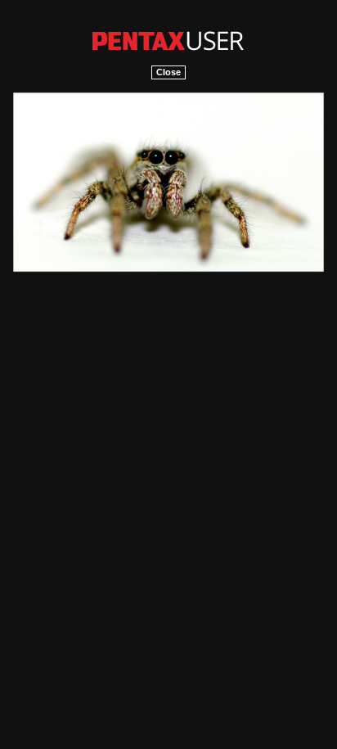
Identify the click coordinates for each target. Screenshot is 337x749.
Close (168, 72)
